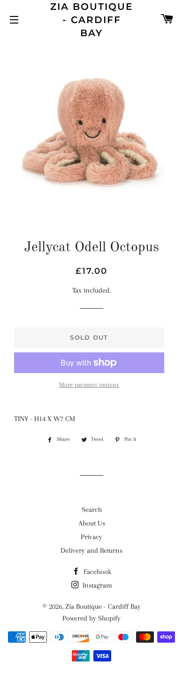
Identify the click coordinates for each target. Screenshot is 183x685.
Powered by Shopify (91, 618)
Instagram (96, 585)
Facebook (96, 571)
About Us (91, 523)
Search (92, 509)
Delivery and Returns (91, 550)
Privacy (91, 537)
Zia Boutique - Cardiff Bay (91, 20)
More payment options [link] (89, 384)
